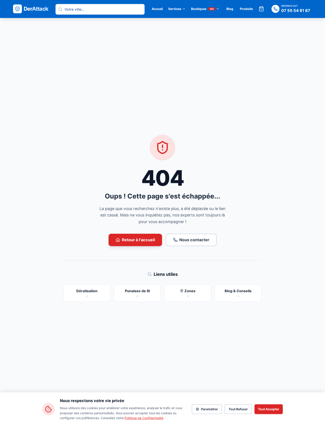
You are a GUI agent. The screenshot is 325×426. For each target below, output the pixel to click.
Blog (229, 9)
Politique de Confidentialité (143, 418)
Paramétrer (209, 409)
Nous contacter (194, 239)
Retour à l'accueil (138, 239)
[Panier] (261, 9)
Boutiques (202, 9)
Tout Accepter (268, 409)
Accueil (157, 9)
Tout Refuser (238, 409)
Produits (246, 9)
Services (174, 9)
